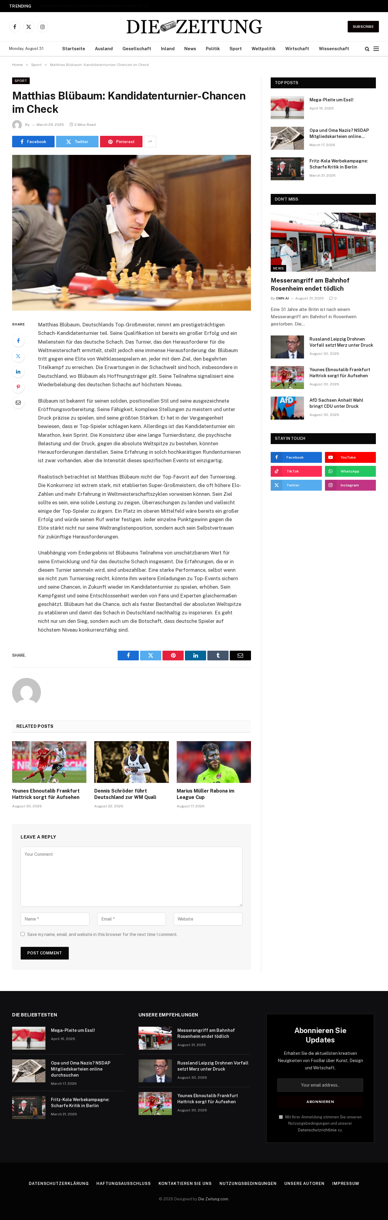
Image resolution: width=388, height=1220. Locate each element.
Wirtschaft (297, 48)
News (190, 48)
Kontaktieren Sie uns (185, 1183)
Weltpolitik (264, 48)
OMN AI (282, 298)
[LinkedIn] (18, 371)
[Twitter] (18, 356)
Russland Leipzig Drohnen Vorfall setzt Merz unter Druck (94, 5)
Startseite (73, 48)
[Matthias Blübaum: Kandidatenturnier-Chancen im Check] (131, 233)
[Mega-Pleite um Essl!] (287, 107)
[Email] (18, 402)
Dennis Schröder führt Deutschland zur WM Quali (125, 794)
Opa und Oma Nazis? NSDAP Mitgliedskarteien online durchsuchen (339, 133)
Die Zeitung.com (213, 1199)
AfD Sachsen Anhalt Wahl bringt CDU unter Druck (336, 403)
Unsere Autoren (304, 1183)
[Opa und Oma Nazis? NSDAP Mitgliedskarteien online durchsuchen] (287, 138)
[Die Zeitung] (193, 26)
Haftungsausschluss (123, 1183)
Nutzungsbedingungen (248, 1183)
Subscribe (363, 27)
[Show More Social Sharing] (150, 141)
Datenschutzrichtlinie (317, 1130)
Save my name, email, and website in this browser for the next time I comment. (102, 934)
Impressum (345, 1183)
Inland (168, 48)
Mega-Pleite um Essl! (331, 99)
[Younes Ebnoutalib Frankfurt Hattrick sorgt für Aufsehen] (49, 762)
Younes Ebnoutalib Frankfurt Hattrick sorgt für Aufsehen (46, 794)
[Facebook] (18, 341)
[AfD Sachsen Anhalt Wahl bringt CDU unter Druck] (287, 408)
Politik (213, 48)
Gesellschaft (136, 48)
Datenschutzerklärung (59, 1183)
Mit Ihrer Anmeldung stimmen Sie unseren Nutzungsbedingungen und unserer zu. (323, 1123)
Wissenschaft (334, 48)
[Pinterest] (18, 387)
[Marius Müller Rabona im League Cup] (214, 762)
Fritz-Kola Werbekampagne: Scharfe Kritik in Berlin (338, 164)
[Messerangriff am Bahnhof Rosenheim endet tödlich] (323, 242)
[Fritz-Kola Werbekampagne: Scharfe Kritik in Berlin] (287, 168)
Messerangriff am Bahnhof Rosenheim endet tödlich (310, 284)
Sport (235, 48)
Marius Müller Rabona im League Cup (205, 794)
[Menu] (376, 49)
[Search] (367, 49)
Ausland (104, 48)
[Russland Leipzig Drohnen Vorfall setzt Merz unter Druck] (287, 346)
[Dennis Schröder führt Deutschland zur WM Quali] (131, 762)
